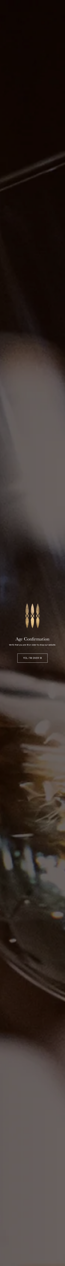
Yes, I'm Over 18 (32, 658)
